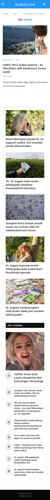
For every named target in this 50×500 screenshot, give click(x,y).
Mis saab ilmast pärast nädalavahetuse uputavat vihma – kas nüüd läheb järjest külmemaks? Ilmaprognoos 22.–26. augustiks (28, 408)
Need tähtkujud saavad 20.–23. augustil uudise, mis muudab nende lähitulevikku (25, 142)
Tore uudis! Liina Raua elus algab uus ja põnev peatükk (27, 436)
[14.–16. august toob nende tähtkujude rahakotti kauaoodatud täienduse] (25, 165)
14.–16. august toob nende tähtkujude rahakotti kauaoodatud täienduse (22, 185)
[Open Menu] (44, 4)
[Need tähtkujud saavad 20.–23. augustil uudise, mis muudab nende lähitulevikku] (25, 123)
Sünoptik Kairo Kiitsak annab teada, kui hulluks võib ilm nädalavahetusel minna (24, 227)
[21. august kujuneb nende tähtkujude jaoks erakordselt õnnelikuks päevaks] (25, 249)
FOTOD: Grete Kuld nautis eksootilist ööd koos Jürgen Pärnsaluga (28, 378)
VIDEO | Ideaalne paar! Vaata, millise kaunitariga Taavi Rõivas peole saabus (29, 448)
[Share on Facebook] (24, 91)
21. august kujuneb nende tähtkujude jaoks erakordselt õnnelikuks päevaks (24, 269)
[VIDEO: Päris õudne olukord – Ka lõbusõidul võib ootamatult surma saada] (25, 40)
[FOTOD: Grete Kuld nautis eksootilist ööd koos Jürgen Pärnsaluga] (25, 351)
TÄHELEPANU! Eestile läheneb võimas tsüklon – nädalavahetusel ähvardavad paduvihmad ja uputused (28, 424)
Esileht (5, 13)
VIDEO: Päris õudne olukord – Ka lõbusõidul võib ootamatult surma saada (24, 68)
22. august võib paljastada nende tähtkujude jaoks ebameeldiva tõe (26, 460)
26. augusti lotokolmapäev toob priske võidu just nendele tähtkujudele (25, 311)
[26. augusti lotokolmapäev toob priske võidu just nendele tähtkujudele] (25, 291)
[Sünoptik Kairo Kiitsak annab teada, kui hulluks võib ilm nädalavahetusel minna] (25, 207)
